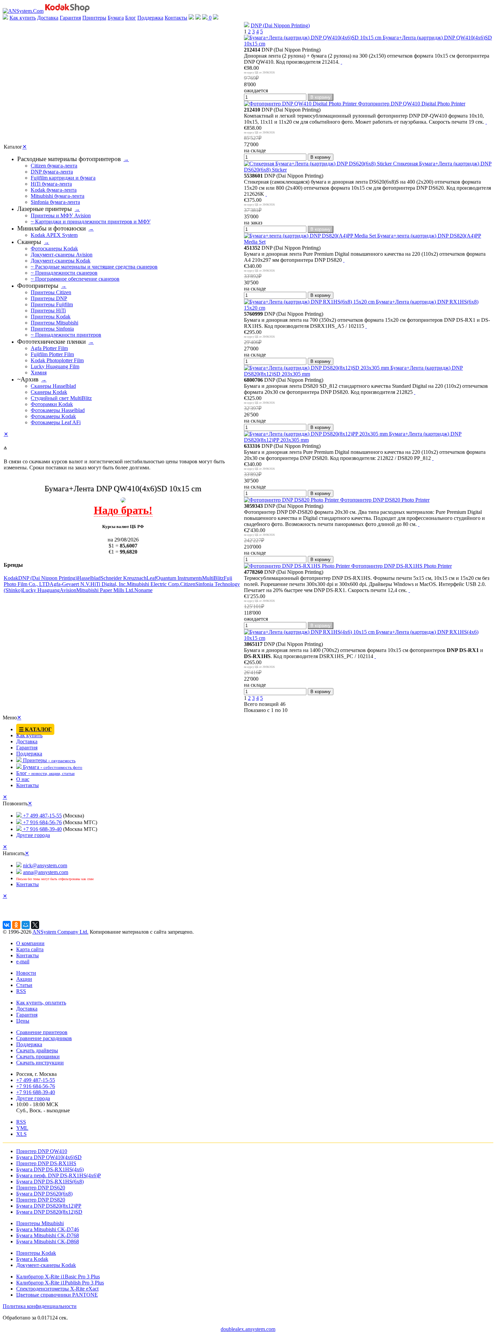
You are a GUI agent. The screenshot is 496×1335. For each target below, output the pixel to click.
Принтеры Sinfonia (52, 329)
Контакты (176, 18)
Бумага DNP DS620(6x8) (44, 1194)
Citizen (187, 584)
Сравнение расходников (44, 1038)
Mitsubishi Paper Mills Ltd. (105, 590)
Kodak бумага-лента (54, 190)
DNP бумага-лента (52, 172)
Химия (39, 372)
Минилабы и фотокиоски (51, 228)
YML (22, 1128)
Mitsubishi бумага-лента (57, 196)
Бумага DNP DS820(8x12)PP (48, 1206)
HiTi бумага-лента (51, 184)
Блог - (45, 773)
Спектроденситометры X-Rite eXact (57, 1289)
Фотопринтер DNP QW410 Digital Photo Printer (411, 103)
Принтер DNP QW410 (41, 1151)
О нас (22, 779)
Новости (26, 973)
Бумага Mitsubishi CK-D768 (47, 1235)
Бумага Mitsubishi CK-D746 (47, 1229)
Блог (130, 18)
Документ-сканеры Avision (61, 254)
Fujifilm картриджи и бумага (63, 178)
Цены (22, 1021)
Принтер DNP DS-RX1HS (46, 1163)
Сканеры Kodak (49, 392)
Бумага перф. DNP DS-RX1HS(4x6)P (58, 1175)
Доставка (47, 18)
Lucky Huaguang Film (55, 366)
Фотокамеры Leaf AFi (56, 422)
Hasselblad (89, 578)
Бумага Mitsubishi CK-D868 (47, 1241)
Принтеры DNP (49, 298)
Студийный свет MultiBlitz (61, 398)
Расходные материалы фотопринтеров (69, 158)
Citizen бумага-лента (54, 165)
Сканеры (29, 241)
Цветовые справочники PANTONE (57, 1295)
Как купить (22, 18)
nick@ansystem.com (45, 865)
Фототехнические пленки (51, 341)
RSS (21, 991)
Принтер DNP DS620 (40, 1187)
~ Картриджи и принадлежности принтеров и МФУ (90, 221)
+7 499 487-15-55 (42, 815)
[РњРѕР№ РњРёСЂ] (26, 925)
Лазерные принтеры (44, 208)
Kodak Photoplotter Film (57, 360)
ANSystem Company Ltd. (60, 932)
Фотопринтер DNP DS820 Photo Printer (384, 500)
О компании (30, 943)
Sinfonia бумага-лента (55, 202)
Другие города (33, 835)
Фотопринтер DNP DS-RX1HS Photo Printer (401, 566)
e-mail (22, 961)
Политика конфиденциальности (40, 1306)
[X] (35, 925)
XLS (21, 1134)
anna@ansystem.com (45, 872)
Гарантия (70, 18)
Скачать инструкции (40, 1062)
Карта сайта (30, 949)
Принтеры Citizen (51, 292)
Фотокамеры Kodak (53, 416)
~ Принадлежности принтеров (66, 335)
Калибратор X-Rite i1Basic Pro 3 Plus (58, 1276)
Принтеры (94, 18)
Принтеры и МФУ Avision (61, 215)
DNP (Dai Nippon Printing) (280, 25)
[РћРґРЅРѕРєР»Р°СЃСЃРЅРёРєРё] (16, 925)
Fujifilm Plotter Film (52, 354)
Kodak (11, 578)
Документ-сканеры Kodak (60, 260)
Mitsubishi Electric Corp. (153, 584)
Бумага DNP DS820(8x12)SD (49, 1212)
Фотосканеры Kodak (54, 248)
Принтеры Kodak (51, 316)
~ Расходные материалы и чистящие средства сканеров (94, 267)
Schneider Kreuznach (123, 578)
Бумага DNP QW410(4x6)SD (49, 1157)
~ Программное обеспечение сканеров (75, 279)
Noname (143, 590)
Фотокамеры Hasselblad (58, 410)
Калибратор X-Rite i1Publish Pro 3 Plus (60, 1282)
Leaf (151, 578)
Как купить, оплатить (41, 1002)
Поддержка (150, 18)
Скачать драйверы (37, 1050)
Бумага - (52, 767)
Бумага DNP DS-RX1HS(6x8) (50, 1181)
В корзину (320, 97)
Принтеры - (49, 760)
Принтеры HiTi (48, 310)
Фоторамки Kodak (52, 404)
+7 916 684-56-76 (42, 822)
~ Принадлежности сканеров (64, 273)
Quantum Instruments (179, 578)
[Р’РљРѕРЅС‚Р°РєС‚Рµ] (7, 925)
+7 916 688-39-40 (42, 829)
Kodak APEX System (54, 235)
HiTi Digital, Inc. (108, 584)
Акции (24, 979)
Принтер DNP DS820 (40, 1200)
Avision (68, 590)
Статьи (24, 985)
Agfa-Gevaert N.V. (70, 584)
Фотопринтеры (37, 285)
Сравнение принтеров (41, 1032)
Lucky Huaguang (41, 590)
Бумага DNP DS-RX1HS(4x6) (50, 1169)
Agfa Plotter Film (49, 348)
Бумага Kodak (32, 1259)
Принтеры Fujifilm (52, 304)
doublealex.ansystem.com (248, 1329)
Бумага (116, 18)
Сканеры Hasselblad (53, 386)
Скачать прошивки (38, 1056)
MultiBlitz (213, 578)
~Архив (27, 379)
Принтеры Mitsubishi (54, 322)
